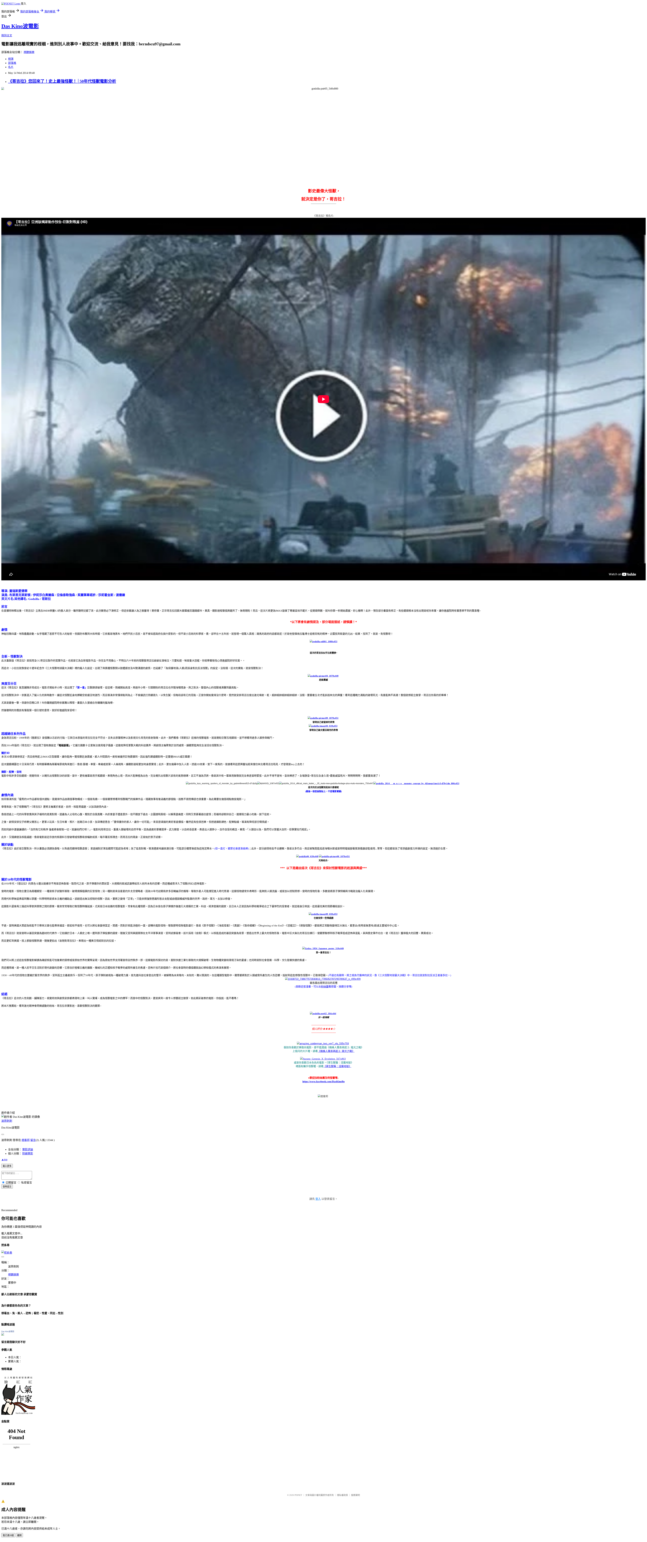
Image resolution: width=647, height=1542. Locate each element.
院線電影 (27, 1153)
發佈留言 (7, 1186)
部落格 (12, 63)
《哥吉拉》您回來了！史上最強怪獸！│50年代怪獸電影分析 (62, 81)
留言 (33, 1140)
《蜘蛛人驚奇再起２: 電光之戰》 (336, 1051)
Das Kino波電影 (20, 26)
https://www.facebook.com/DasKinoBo (323, 1081)
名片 (10, 67)
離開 (19, 1535)
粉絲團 (325, 986)
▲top (4, 1159)
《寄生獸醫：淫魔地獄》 (337, 1066)
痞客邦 (26, 1140)
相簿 (10, 58)
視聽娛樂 (29, 52)
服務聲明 (355, 1495)
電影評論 (27, 1149)
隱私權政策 (342, 1495)
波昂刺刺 (6, 1120)
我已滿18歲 (8, 1535)
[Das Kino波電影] (2, 1334)
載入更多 (7, 1166)
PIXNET (298, 1495)
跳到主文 (6, 35)
